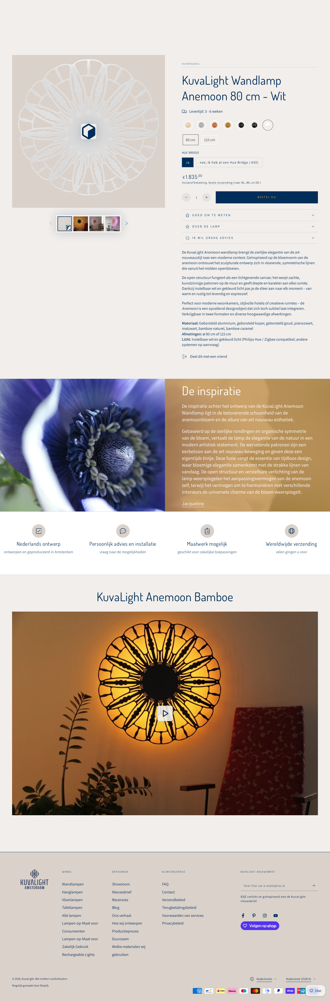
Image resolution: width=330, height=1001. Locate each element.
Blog (115, 907)
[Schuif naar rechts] (126, 224)
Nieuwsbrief (121, 892)
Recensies (120, 899)
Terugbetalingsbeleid (179, 907)
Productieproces (125, 931)
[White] (268, 125)
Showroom (121, 884)
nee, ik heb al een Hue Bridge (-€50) (229, 163)
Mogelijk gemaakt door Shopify (30, 985)
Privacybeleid (173, 923)
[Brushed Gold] (228, 125)
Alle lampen (71, 915)
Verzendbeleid (173, 899)
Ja (190, 163)
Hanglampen (72, 892)
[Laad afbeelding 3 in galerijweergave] (112, 223)
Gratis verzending (220, 182)
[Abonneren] (315, 885)
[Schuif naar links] (50, 224)
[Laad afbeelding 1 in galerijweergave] (80, 223)
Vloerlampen (72, 899)
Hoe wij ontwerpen (127, 923)
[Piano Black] (254, 125)
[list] (165, 539)
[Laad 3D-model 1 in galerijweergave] (64, 223)
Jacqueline (193, 503)
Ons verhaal (121, 915)
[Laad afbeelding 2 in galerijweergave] (96, 223)
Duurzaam (120, 938)
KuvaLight (28, 978)
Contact (168, 892)
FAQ (165, 884)
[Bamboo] (188, 125)
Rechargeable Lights (78, 954)
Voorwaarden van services (183, 915)
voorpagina (190, 63)
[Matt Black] (241, 125)
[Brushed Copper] (214, 125)
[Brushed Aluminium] (201, 125)
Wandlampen (73, 884)
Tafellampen (72, 907)
